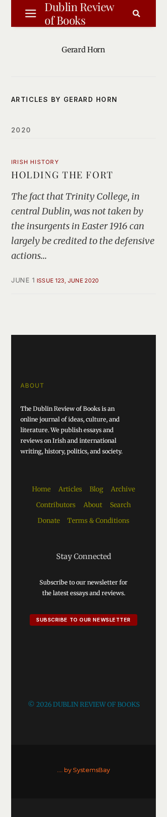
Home (41, 489)
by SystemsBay (87, 770)
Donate (49, 520)
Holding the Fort (62, 174)
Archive (123, 489)
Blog (96, 489)
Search (120, 505)
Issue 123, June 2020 (68, 280)
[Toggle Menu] (30, 13)
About (93, 505)
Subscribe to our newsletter (83, 619)
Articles (70, 489)
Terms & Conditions (98, 520)
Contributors (56, 505)
